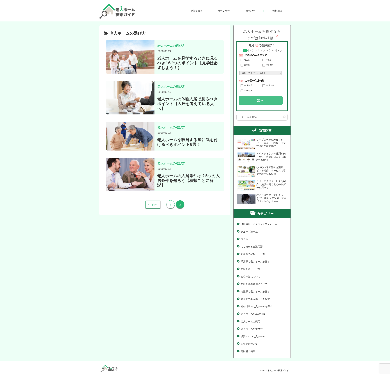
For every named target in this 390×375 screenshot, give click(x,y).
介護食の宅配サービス (253, 254)
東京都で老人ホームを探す (255, 299)
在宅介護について (250, 276)
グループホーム (249, 231)
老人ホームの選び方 (252, 329)
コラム (244, 239)
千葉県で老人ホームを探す (255, 261)
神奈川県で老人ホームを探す (256, 306)
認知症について (249, 344)
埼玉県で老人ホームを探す (255, 291)
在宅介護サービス (250, 269)
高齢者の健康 (248, 351)
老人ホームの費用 (250, 321)
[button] (284, 117)
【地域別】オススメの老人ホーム (259, 224)
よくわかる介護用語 (252, 246)
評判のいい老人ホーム (253, 336)
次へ (260, 100)
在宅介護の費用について (254, 284)
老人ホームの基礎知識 (253, 314)
